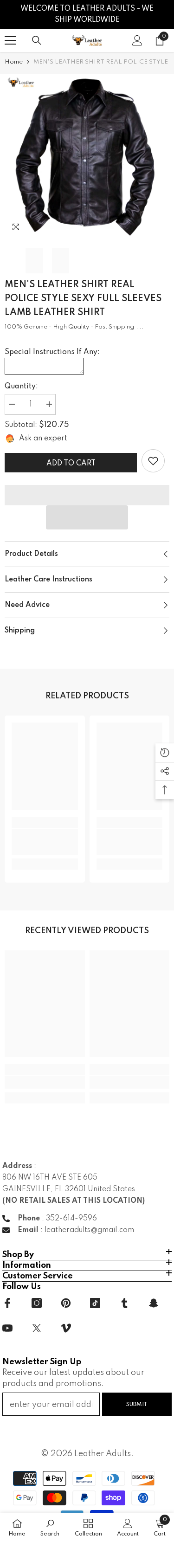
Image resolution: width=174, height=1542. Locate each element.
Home (14, 62)
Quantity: (21, 386)
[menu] (10, 40)
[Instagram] (37, 1303)
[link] (153, 460)
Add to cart (71, 463)
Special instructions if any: (52, 352)
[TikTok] (95, 1303)
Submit (137, 1404)
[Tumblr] (124, 1303)
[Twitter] (37, 1328)
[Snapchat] (153, 1303)
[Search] (36, 40)
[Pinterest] (66, 1303)
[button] (87, 517)
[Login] (137, 40)
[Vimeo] (66, 1328)
